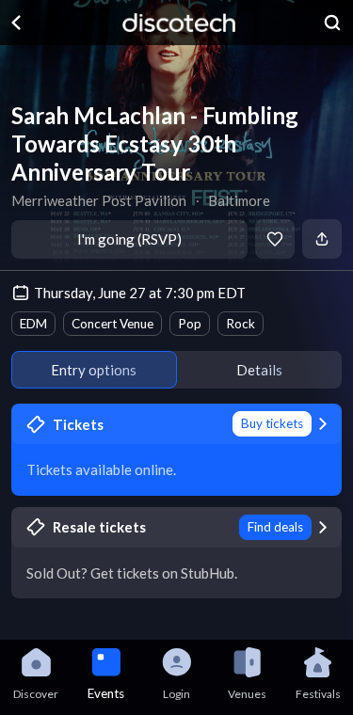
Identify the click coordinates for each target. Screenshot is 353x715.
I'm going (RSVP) (129, 238)
